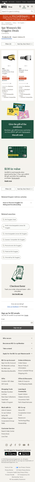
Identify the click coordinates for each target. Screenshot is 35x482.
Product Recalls (9, 474)
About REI (21, 410)
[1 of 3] (8, 65)
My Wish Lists (5, 368)
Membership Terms (17, 477)
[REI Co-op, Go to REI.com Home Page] (4, 6)
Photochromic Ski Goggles (13, 245)
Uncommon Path (23, 399)
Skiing (14, 22)
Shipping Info (22, 373)
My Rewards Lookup (8, 365)
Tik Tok (11, 445)
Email (2, 319)
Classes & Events (23, 397)
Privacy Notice (9, 470)
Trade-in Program (7, 402)
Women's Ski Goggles (6, 24)
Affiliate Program (6, 418)
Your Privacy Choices (24, 467)
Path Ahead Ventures (25, 402)
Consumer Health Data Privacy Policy (17, 472)
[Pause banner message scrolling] (33, 16)
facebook (15, 445)
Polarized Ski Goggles (11, 251)
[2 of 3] (9, 65)
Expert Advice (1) (19, 37)
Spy (2, 22)
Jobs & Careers (6, 410)
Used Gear (4, 399)
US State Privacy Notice (23, 470)
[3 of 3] (26, 65)
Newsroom (21, 418)
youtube (24, 445)
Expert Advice (22, 394)
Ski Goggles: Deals (10, 219)
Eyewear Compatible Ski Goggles (15, 239)
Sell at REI (4, 415)
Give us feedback (13, 306)
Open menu (32, 6)
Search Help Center (7, 431)
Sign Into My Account (8, 363)
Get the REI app (17, 294)
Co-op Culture (6, 413)
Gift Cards (4, 384)
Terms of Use (8, 467)
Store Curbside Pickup (25, 370)
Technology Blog (23, 420)
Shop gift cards (17, 135)
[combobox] (17, 11)
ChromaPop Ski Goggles (12, 257)
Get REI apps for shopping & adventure (17, 450)
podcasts (28, 445)
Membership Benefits (8, 371)
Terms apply (26, 132)
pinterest (19, 445)
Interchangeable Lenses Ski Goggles (16, 233)
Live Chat (4, 436)
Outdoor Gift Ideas (7, 381)
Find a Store (5, 434)
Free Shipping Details (25, 384)
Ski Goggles (21, 22)
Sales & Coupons (24, 381)
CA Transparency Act (24, 474)
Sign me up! (17, 328)
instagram (6, 445)
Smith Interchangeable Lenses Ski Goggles (15, 227)
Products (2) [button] (6, 37)
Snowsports (8, 22)
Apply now (8, 181)
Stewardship (22, 423)
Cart (28, 6)
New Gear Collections (8, 397)
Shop (10, 7)
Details (26, 315)
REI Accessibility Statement (17, 479)
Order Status (22, 363)
